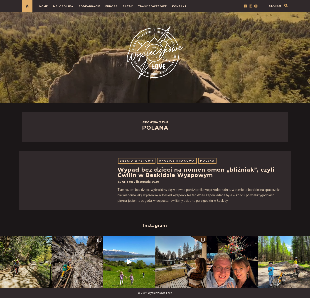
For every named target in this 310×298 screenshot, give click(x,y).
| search (273, 5)
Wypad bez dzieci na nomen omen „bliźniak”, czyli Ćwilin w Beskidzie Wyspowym (196, 172)
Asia (125, 181)
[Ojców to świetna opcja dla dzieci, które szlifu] (26, 262)
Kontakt (179, 6)
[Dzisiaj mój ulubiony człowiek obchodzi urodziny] (232, 262)
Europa (111, 6)
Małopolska (63, 6)
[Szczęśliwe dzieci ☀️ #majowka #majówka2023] (129, 262)
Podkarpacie (89, 6)
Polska (207, 160)
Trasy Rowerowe (152, 6)
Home (43, 6)
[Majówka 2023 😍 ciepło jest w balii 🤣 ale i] (181, 262)
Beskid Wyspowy (137, 160)
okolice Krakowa (177, 160)
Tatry (128, 6)
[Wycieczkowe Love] (155, 51)
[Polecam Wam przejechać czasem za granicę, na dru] (77, 262)
